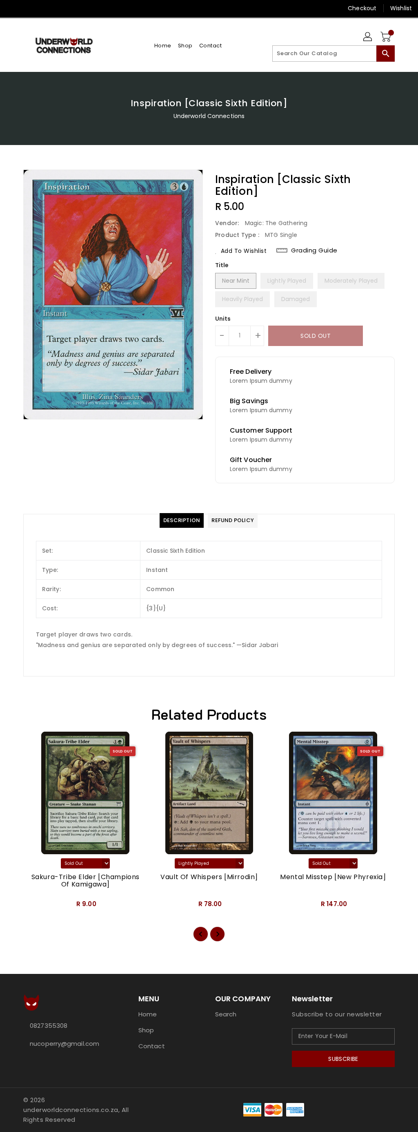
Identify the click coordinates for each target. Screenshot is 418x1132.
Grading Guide (314, 250)
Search (226, 1014)
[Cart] (386, 37)
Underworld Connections (209, 116)
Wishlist (401, 8)
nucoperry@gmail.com (64, 1043)
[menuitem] (163, 46)
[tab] (182, 520)
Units (223, 319)
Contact (151, 1046)
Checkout (362, 8)
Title (222, 265)
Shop (146, 1030)
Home (147, 1014)
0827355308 (48, 1025)
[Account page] (368, 37)
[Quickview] (39, 906)
